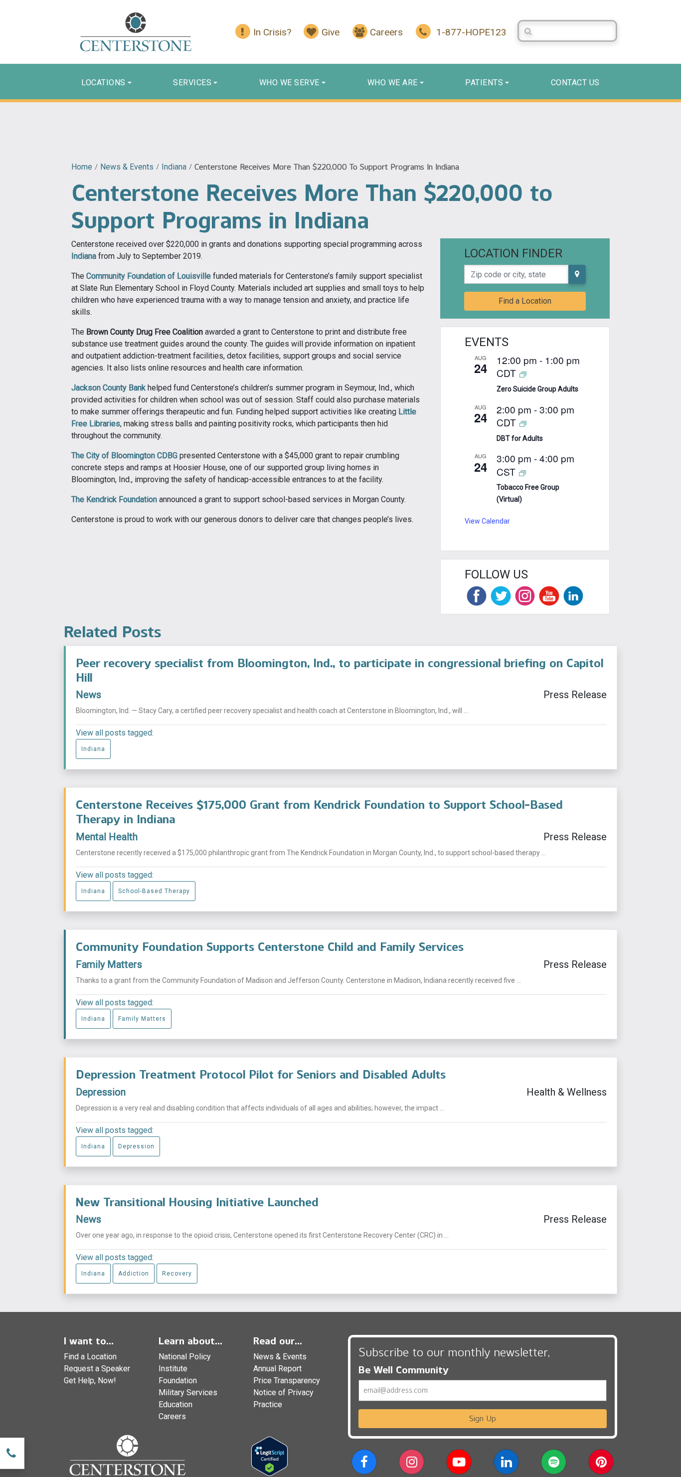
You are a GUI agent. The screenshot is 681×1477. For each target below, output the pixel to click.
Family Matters (109, 964)
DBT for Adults (520, 438)
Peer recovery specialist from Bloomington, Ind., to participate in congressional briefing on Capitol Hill (339, 670)
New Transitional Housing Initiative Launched (197, 1202)
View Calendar (487, 521)
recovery (177, 1273)
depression (136, 1146)
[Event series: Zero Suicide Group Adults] (522, 373)
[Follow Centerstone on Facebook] (477, 596)
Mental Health (107, 837)
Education (175, 1404)
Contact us (575, 82)
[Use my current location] (577, 274)
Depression (101, 1092)
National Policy (185, 1356)
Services (192, 82)
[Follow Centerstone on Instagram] (525, 596)
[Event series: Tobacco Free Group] (522, 472)
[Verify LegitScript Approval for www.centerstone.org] (269, 1456)
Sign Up (482, 1418)
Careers (172, 1416)
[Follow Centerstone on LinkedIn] (573, 596)
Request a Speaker (97, 1368)
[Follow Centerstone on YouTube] (549, 596)
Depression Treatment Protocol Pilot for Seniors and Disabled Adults (261, 1074)
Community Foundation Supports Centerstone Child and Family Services (270, 946)
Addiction (133, 1273)
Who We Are (392, 82)
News (88, 695)
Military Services (188, 1392)
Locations (103, 82)
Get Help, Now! (90, 1380)
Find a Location (525, 301)
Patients (484, 82)
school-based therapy (154, 891)
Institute (173, 1368)
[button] (364, 1464)
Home (81, 167)
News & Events (127, 167)
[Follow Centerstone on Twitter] (501, 596)
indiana (174, 167)
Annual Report (277, 1368)
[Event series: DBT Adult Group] (522, 423)
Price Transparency (286, 1380)
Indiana (83, 256)
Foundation (178, 1380)
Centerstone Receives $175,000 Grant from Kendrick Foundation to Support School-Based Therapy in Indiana (319, 811)
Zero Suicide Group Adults (537, 389)
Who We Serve (289, 82)
